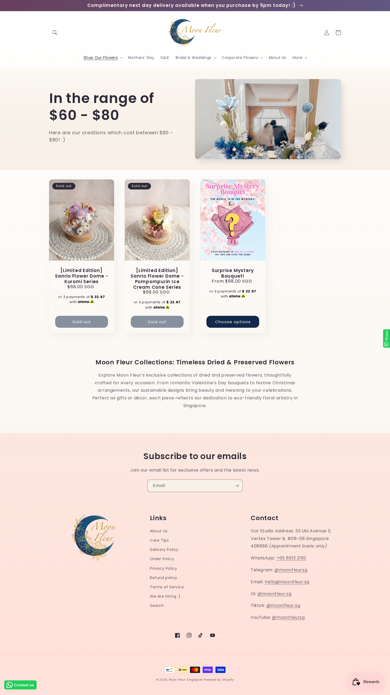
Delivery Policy (164, 549)
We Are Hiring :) (165, 596)
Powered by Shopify (219, 680)
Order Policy (162, 559)
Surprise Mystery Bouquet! (233, 273)
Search (157, 605)
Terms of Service (167, 587)
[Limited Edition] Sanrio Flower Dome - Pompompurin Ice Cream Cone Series (157, 279)
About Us (159, 531)
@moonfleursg (291, 570)
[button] (55, 32)
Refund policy (163, 577)
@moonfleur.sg (274, 594)
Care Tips (159, 540)
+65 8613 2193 (291, 558)
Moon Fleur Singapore (186, 680)
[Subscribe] (236, 486)
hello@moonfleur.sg (287, 582)
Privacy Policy (163, 568)
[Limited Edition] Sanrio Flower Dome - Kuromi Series (81, 276)
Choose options (233, 322)
